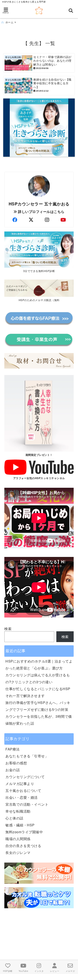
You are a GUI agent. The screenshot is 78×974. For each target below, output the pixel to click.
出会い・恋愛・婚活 (21, 797)
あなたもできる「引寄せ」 (26, 756)
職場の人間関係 (18, 838)
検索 (7, 628)
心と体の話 (14, 818)
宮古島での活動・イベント (26, 804)
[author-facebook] (14, 219)
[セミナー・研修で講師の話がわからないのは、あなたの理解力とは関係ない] (39, 62)
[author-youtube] (63, 219)
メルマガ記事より (19, 783)
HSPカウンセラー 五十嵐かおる (39, 204)
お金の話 (12, 769)
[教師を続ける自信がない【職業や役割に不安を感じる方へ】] (39, 85)
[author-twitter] (31, 219)
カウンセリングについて (25, 776)
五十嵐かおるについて (23, 790)
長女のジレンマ (18, 852)
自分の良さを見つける (23, 845)
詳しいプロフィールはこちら (41, 211)
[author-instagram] (47, 219)
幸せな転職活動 (18, 811)
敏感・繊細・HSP (20, 824)
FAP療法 (12, 749)
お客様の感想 (16, 762)
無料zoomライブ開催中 (24, 831)
